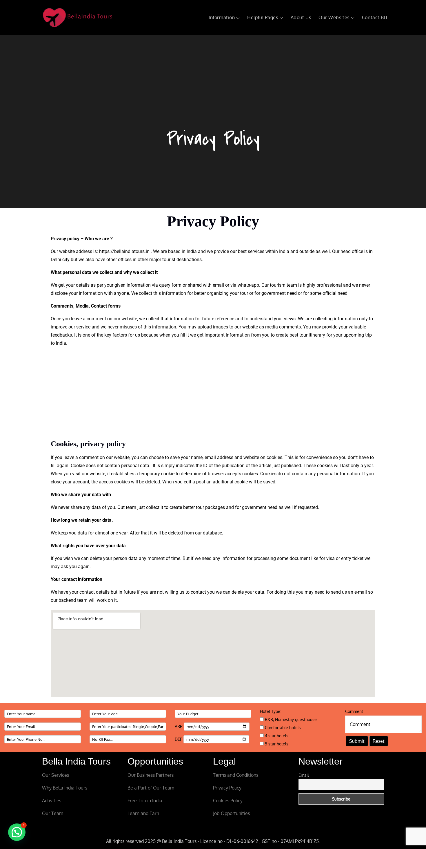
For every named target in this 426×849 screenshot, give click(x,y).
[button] (17, 832)
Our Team (52, 813)
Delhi (56, 259)
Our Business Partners (151, 775)
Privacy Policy (227, 788)
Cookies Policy (228, 800)
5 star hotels (276, 743)
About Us (301, 17)
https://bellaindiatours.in (124, 251)
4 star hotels (276, 735)
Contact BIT (375, 17)
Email (303, 775)
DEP (179, 739)
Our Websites (333, 17)
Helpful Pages (262, 17)
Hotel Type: (270, 711)
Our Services (55, 775)
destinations (189, 259)
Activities (51, 800)
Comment (354, 711)
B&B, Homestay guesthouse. (291, 719)
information (90, 293)
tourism (277, 285)
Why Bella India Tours (64, 788)
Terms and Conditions (235, 775)
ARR (179, 726)
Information (222, 17)
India (284, 251)
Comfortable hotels (282, 727)
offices (125, 259)
